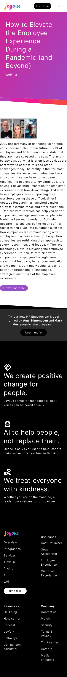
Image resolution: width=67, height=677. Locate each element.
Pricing (8, 568)
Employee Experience (49, 562)
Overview (10, 542)
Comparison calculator (12, 647)
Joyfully (9, 631)
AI (5, 575)
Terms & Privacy (46, 634)
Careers (46, 649)
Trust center (49, 642)
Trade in (9, 562)
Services (10, 555)
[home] (11, 6)
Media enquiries (47, 658)
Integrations (12, 549)
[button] (59, 6)
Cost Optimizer (51, 543)
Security (46, 625)
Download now (14, 288)
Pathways (10, 638)
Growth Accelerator (49, 552)
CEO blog (10, 612)
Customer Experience (49, 573)
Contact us (49, 612)
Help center (12, 618)
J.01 (6, 581)
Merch (45, 618)
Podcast (9, 625)
